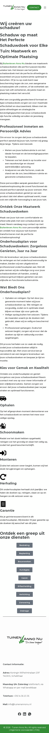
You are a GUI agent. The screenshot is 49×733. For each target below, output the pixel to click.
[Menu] (45, 7)
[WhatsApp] (29, 714)
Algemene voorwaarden (22, 730)
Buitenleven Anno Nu (14, 63)
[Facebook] (19, 714)
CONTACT (34, 7)
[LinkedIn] (24, 714)
